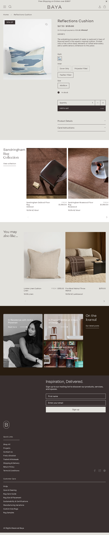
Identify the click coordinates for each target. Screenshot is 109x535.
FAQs (5, 486)
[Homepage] (54, 7)
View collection (9, 164)
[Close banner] (106, 1)
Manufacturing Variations (13, 505)
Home (6, 15)
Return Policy (8, 467)
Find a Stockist (9, 456)
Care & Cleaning (9, 490)
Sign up (75, 410)
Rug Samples (8, 513)
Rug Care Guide (9, 494)
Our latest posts (92, 326)
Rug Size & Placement (12, 498)
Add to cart (64, 108)
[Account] (100, 8)
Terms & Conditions (11, 471)
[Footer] (6, 429)
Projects (6, 448)
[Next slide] (6, 50)
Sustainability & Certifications (15, 501)
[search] (10, 7)
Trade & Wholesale (11, 459)
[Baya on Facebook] (95, 470)
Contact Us (8, 452)
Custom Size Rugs (10, 509)
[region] (54, 1)
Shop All (6, 444)
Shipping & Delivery (11, 463)
